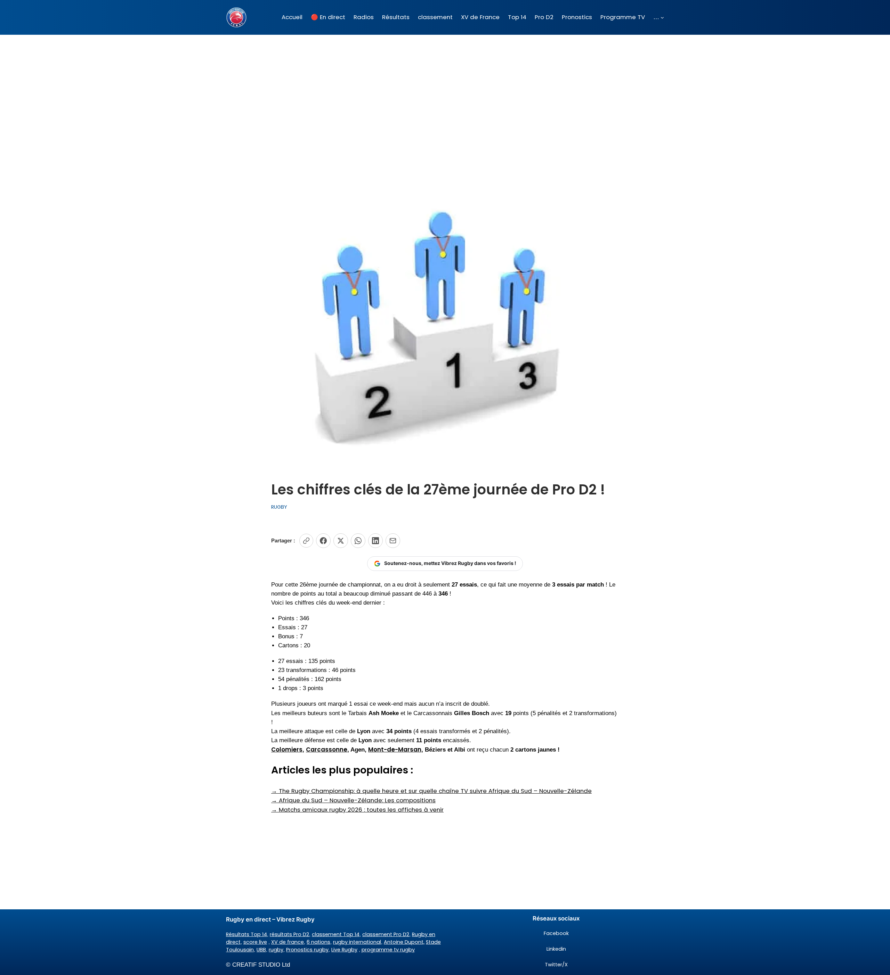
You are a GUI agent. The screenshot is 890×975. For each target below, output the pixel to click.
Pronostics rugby (307, 949)
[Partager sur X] (340, 540)
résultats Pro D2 (289, 934)
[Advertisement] (445, 90)
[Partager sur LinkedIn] (375, 540)
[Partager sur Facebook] (323, 540)
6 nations (318, 942)
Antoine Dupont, (404, 942)
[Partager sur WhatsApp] (358, 540)
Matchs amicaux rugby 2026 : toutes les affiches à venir (357, 809)
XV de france (287, 942)
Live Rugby (344, 949)
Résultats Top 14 (246, 934)
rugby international (357, 942)
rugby (276, 949)
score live (255, 942)
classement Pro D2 (385, 934)
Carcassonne (326, 749)
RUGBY (279, 506)
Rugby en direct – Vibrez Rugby (270, 919)
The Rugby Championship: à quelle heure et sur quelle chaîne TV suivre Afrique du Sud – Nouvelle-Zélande (431, 791)
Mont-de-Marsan (394, 749)
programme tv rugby (388, 949)
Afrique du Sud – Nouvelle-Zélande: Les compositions (353, 800)
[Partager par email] (393, 540)
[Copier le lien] (306, 541)
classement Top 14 (335, 934)
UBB (261, 949)
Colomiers (286, 749)
